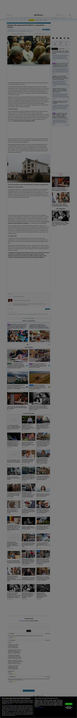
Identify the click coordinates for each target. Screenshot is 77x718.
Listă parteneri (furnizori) (39, 707)
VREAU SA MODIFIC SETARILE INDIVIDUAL (68, 707)
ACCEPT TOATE (69, 703)
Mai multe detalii (8, 703)
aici (10, 711)
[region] (38, 707)
